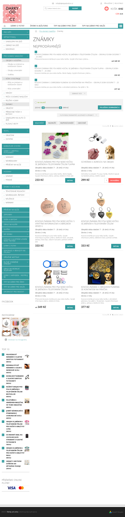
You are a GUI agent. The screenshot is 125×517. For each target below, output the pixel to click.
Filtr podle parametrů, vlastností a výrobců (77, 115)
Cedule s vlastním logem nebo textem (15, 240)
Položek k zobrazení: (109, 107)
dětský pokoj (10, 37)
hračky (9, 93)
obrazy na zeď (12, 45)
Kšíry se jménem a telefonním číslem (15, 83)
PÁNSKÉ (9, 180)
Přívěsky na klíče (13, 164)
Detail (70, 180)
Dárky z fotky (17, 25)
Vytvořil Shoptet (117, 512)
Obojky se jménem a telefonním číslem (16, 65)
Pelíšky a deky (12, 100)
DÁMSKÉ (9, 176)
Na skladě (41, 102)
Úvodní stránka (5, 26)
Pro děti (7, 32)
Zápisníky (8, 214)
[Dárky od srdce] (21, 14)
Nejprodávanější (66, 123)
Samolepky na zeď (14, 41)
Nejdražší (52, 123)
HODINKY (7, 171)
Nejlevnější (39, 123)
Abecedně (82, 123)
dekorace (10, 49)
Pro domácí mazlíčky (13, 56)
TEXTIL (6, 131)
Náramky (9, 157)
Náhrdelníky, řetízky (15, 195)
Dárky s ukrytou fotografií (11, 152)
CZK (117, 13)
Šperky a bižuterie (39, 25)
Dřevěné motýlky (11, 257)
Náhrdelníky (11, 161)
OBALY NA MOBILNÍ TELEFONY (12, 269)
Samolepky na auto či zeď (16, 119)
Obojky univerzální (15, 70)
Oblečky (9, 108)
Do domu (8, 234)
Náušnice (10, 199)
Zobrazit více (77, 93)
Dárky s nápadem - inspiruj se (16, 276)
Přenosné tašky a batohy (14, 113)
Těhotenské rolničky (15, 191)
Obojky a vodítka (13, 60)
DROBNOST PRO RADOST (14, 292)
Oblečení (10, 135)
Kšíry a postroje (13, 78)
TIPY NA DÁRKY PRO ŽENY (65, 25)
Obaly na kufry (10, 224)
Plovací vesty (12, 124)
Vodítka (11, 74)
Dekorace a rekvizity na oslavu (14, 251)
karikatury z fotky (12, 146)
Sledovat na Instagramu (17, 340)
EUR (121, 14)
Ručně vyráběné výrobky (11, 263)
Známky (9, 104)
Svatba (7, 229)
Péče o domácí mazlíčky (17, 96)
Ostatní (9, 139)
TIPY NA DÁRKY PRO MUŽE (93, 25)
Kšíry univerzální (14, 88)
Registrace (119, 3)
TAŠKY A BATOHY (10, 219)
